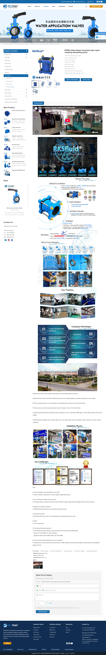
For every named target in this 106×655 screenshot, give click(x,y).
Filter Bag (52, 636)
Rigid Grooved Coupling (92, 551)
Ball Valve (7, 72)
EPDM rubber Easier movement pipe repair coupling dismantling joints (56, 581)
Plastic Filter (52, 634)
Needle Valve (8, 63)
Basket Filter (52, 629)
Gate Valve (7, 57)
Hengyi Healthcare (69, 649)
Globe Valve (7, 90)
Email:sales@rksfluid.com (88, 635)
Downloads (62, 6)
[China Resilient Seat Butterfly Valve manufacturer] (7, 172)
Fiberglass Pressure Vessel (11, 102)
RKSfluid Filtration (55, 649)
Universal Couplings (24, 43)
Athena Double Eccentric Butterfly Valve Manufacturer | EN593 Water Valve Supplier (19, 110)
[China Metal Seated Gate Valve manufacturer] (7, 155)
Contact (71, 6)
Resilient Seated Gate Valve (18, 161)
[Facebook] (99, 2)
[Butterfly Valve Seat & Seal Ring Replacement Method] (16, 194)
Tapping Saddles (9, 84)
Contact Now (86, 79)
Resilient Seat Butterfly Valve (18, 170)
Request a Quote (96, 6)
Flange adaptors (9, 78)
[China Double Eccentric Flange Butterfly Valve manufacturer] (7, 121)
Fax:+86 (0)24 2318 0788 (88, 630)
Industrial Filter (8, 96)
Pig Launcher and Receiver (11, 99)
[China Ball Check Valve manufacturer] (7, 147)
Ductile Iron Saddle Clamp (56, 551)
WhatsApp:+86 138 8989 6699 (89, 632)
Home (29, 6)
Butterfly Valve (8, 54)
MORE (7, 643)
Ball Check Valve (16, 144)
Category (11, 43)
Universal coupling (44, 551)
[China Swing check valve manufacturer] (7, 130)
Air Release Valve (9, 69)
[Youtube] (101, 2)
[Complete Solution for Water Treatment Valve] (53, 26)
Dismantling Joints (9, 81)
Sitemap (62, 653)
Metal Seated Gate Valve (17, 153)
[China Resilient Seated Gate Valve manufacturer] (7, 164)
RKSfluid (44, 649)
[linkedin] (97, 2)
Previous (4, 198)
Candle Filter (52, 627)
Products (46, 6)
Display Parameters (72, 79)
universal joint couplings (79, 551)
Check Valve (7, 60)
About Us (37, 6)
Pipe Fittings (16, 43)
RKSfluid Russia (32, 649)
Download (68, 629)
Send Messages (42, 611)
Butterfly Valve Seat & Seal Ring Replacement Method (15, 208)
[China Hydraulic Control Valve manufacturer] (7, 138)
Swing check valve (16, 127)
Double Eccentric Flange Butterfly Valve (19, 119)
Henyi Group (20, 649)
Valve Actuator (8, 93)
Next (28, 198)
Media (67, 632)
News (53, 6)
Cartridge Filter (53, 632)
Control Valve (8, 66)
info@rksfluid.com (86, 637)
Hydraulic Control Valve (17, 136)
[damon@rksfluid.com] (34, 560)
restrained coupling (68, 551)
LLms (67, 653)
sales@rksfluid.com (80, 1)
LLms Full (72, 653)
